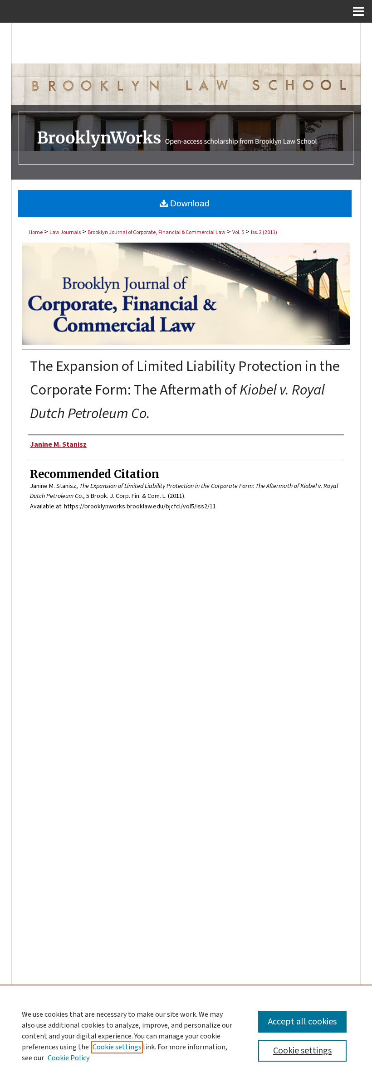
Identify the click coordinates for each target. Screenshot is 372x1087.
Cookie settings (117, 1047)
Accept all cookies (302, 1021)
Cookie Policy (68, 1058)
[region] (186, 1036)
